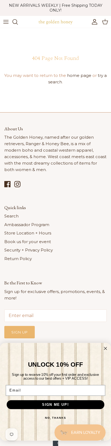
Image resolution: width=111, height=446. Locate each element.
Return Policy (18, 258)
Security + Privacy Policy (28, 250)
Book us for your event (27, 241)
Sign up (19, 332)
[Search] (18, 22)
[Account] (93, 22)
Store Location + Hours (27, 233)
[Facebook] (7, 184)
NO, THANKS (55, 418)
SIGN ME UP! (55, 404)
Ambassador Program (26, 224)
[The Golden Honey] (55, 22)
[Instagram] (17, 184)
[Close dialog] (105, 348)
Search (11, 216)
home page (79, 75)
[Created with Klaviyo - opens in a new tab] (55, 443)
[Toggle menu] (6, 22)
